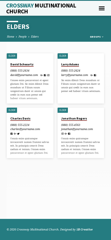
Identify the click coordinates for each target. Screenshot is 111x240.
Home (10, 36)
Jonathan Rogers (74, 118)
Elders (35, 36)
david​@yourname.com (24, 75)
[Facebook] (45, 75)
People (23, 36)
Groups (95, 36)
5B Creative (84, 229)
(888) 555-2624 (70, 70)
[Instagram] (48, 75)
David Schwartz (22, 64)
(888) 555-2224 (19, 125)
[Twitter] (18, 133)
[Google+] (41, 75)
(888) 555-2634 (19, 70)
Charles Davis (20, 118)
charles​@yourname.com (25, 129)
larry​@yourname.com (74, 75)
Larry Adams (70, 64)
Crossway (41, 8)
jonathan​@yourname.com (77, 129)
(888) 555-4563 (70, 125)
